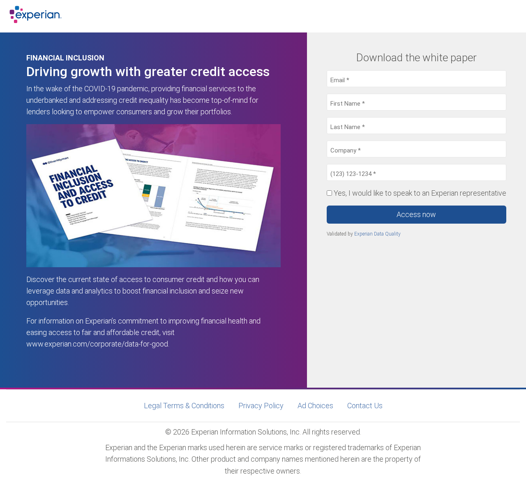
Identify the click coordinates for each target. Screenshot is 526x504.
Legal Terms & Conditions (184, 405)
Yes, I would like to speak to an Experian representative (420, 193)
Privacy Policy (261, 405)
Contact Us (365, 405)
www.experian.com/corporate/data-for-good (97, 344)
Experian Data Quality (377, 234)
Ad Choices (315, 405)
